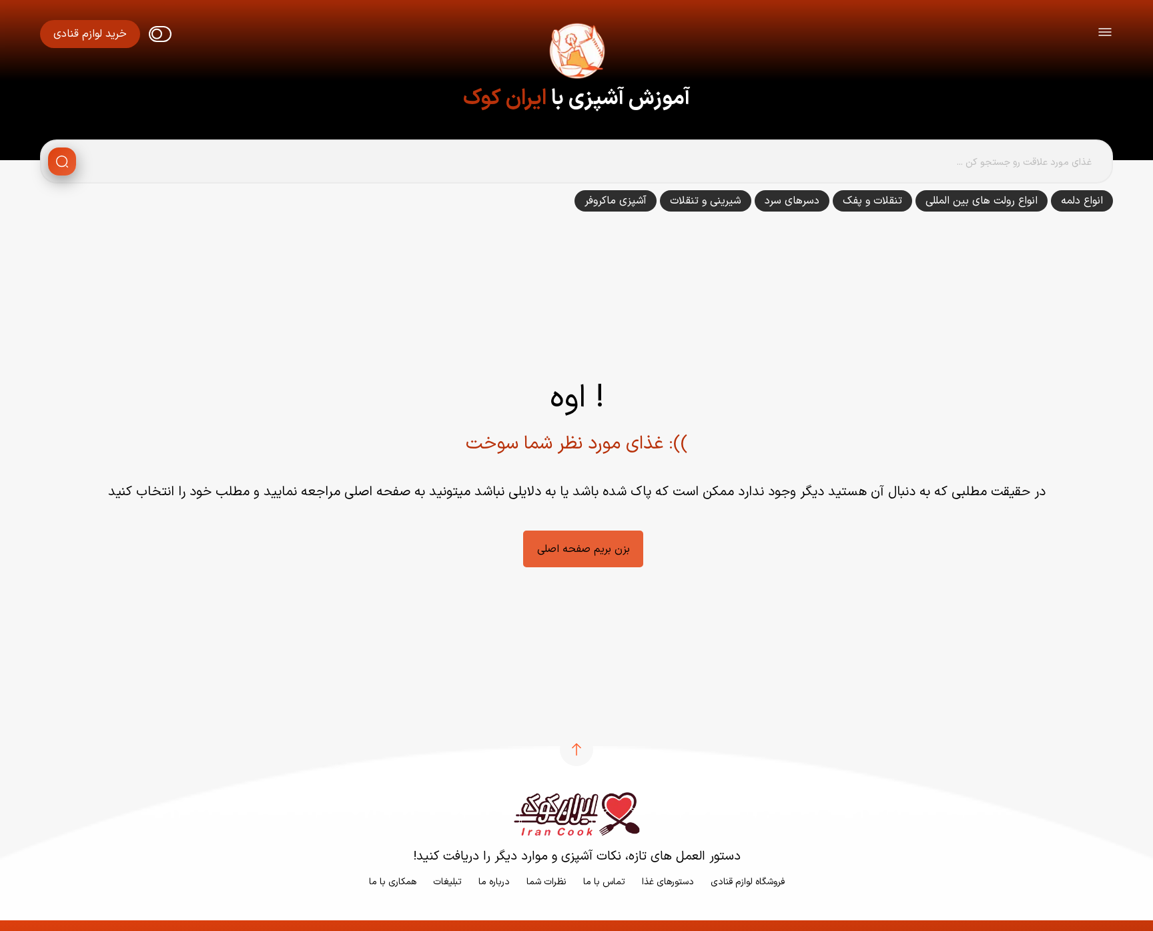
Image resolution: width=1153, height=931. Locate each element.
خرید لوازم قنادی (90, 34)
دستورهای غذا (668, 882)
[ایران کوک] (576, 53)
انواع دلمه (1082, 201)
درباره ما (494, 882)
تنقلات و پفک (872, 201)
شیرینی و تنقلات (705, 201)
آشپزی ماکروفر (616, 201)
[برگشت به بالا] (576, 749)
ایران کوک (504, 99)
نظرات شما (546, 882)
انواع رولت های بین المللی (981, 201)
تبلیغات (447, 882)
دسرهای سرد (792, 201)
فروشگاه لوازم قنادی (748, 882)
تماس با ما (604, 882)
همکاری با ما (392, 882)
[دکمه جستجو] (62, 161)
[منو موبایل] (1105, 34)
